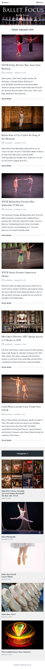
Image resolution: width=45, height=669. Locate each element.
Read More (7, 99)
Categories (22, 453)
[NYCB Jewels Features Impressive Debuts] (22, 256)
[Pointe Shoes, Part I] (22, 597)
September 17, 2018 (20, 344)
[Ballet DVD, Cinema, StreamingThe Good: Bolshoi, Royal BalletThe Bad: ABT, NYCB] (22, 474)
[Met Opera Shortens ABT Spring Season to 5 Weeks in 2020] (22, 322)
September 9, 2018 (19, 414)
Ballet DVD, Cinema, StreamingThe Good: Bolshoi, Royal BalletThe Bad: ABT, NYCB (13, 493)
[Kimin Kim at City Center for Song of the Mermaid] (22, 119)
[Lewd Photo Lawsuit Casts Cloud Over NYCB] (22, 389)
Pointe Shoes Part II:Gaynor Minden (9, 575)
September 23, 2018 (20, 209)
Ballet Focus (22, 15)
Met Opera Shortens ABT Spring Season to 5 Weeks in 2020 (22, 338)
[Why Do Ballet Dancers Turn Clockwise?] (22, 635)
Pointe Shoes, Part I (8, 614)
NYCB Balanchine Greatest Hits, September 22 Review (18, 203)
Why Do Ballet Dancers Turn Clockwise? (16, 652)
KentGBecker (9, 73)
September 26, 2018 (20, 143)
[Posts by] (3, 73)
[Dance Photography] (22, 518)
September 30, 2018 (20, 73)
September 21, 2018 (20, 280)
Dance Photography (9, 536)
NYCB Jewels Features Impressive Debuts (19, 274)
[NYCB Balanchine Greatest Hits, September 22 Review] (22, 185)
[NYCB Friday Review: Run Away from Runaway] (22, 48)
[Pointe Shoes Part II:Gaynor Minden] (22, 557)
